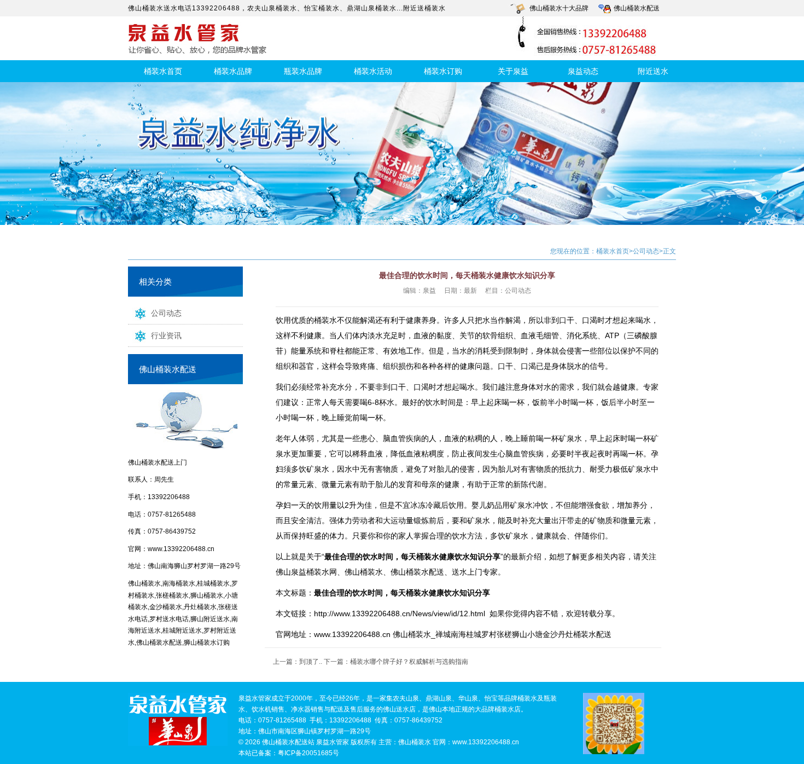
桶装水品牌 (233, 71)
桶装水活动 (373, 71)
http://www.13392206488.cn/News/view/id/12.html (399, 613)
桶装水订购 (443, 71)
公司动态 (166, 313)
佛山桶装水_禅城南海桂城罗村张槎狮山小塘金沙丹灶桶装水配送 (502, 634)
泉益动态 (583, 71)
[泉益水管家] (178, 720)
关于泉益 (513, 71)
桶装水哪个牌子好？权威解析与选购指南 (409, 661)
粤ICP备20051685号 (308, 753)
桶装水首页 (163, 71)
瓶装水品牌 (303, 71)
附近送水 (653, 71)
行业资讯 (166, 335)
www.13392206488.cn (181, 549)
